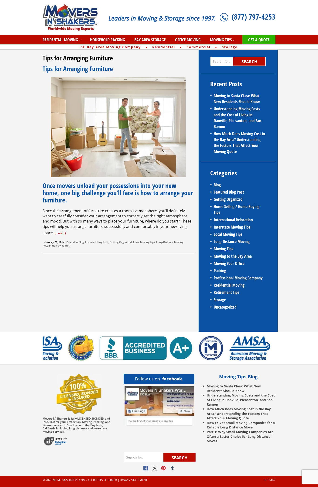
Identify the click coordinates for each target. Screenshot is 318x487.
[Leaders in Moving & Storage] (72, 17)
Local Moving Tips (144, 242)
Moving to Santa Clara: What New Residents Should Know (237, 98)
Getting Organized (121, 242)
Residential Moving (60, 39)
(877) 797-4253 (253, 17)
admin (65, 245)
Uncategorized (225, 307)
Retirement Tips (226, 292)
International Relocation (233, 220)
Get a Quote (259, 39)
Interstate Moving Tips (232, 227)
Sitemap (269, 480)
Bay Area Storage (150, 39)
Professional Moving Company (238, 278)
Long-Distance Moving (169, 242)
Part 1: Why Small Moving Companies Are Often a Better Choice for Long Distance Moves (240, 436)
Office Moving (188, 39)
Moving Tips (221, 39)
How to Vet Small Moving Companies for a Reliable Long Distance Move (241, 425)
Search (249, 61)
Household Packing (107, 39)
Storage (220, 300)
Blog (81, 242)
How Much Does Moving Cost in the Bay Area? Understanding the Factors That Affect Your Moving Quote (239, 142)
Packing (220, 270)
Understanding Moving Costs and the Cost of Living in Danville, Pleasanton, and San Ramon (237, 117)
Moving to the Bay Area (233, 256)
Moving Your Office (229, 263)
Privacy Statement (133, 480)
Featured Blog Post (96, 242)
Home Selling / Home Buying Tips (236, 209)
